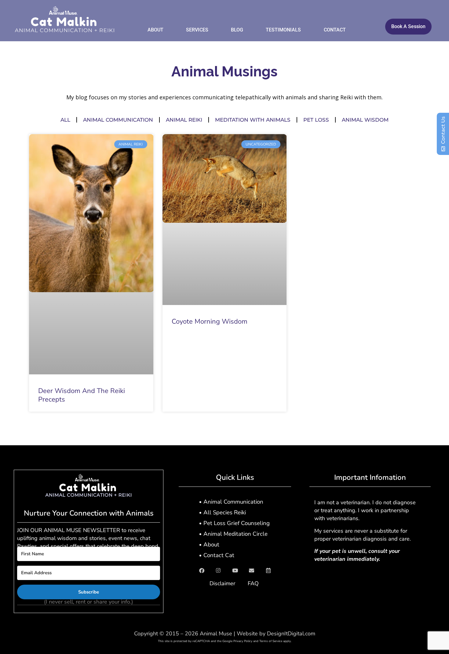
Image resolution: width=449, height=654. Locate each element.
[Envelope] (251, 570)
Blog (237, 30)
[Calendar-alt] (268, 570)
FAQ (253, 583)
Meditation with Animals (252, 120)
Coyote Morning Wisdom (209, 321)
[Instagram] (218, 570)
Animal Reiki (184, 120)
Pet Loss (316, 120)
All (65, 120)
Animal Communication (118, 120)
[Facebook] (201, 570)
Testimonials (283, 30)
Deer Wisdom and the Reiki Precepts (81, 395)
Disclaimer (222, 583)
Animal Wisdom (365, 120)
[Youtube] (235, 570)
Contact (335, 30)
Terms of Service (270, 641)
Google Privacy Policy (237, 641)
